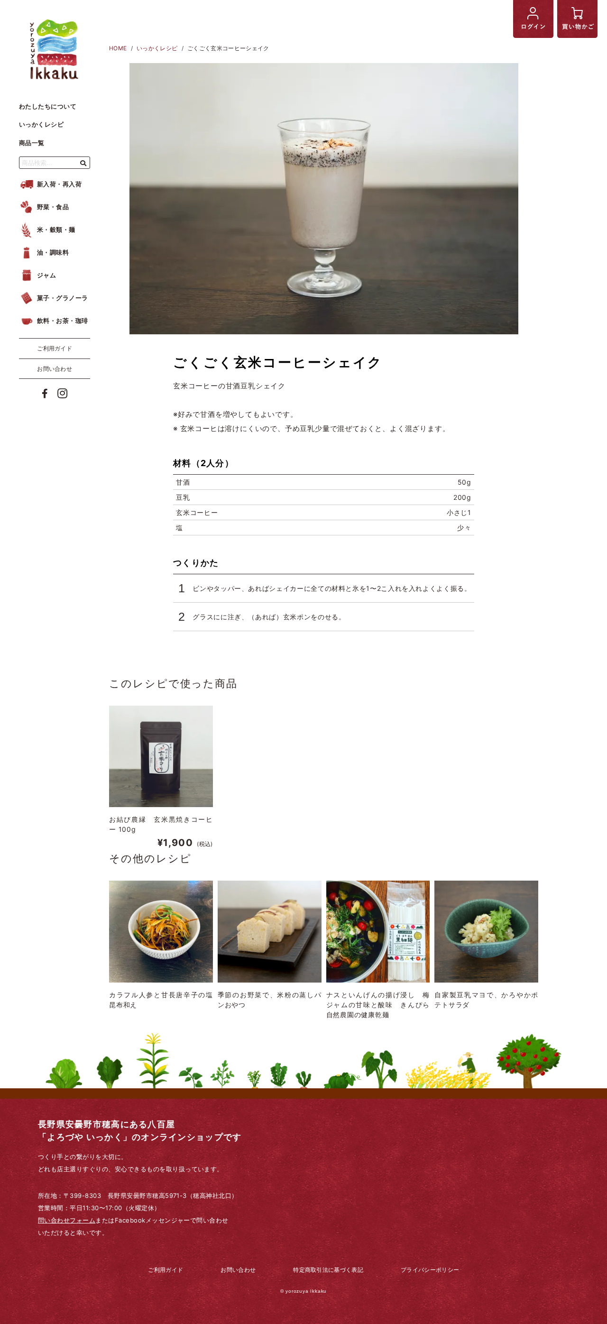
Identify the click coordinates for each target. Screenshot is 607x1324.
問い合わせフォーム (66, 1220)
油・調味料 (53, 252)
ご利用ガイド (54, 348)
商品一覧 (32, 143)
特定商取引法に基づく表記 (328, 1270)
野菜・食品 (53, 207)
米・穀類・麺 (56, 229)
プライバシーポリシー (430, 1270)
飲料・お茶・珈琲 (62, 320)
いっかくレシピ (41, 124)
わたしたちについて (47, 106)
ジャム (46, 275)
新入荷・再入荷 (59, 184)
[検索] (83, 162)
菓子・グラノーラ (62, 298)
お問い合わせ (54, 368)
